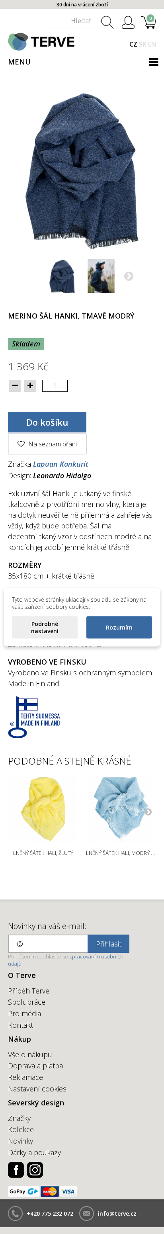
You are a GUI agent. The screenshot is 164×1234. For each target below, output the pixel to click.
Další (128, 277)
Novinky (20, 1141)
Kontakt (20, 1025)
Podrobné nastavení (45, 627)
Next (148, 811)
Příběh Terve (28, 990)
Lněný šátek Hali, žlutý (43, 853)
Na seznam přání (52, 444)
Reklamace (25, 1077)
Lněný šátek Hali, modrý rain (124, 853)
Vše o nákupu (30, 1054)
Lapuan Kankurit (60, 464)
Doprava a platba (35, 1065)
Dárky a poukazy (34, 1152)
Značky (19, 1118)
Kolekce (21, 1129)
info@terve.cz (117, 1213)
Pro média (24, 1013)
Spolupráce (26, 1002)
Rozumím (119, 627)
